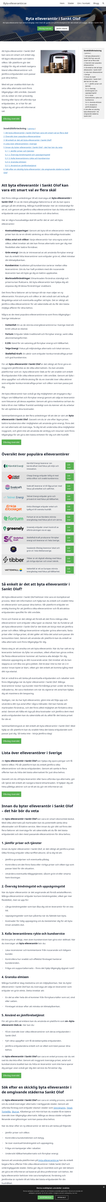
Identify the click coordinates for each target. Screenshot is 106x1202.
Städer (71, 3)
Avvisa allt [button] (62, 1197)
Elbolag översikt (45, 28)
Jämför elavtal (61, 28)
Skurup (15, 1111)
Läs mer (69, 466)
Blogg (96, 3)
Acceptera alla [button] (45, 1197)
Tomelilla (6, 1111)
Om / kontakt (83, 3)
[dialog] (53, 1193)
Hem (62, 3)
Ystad (69, 1107)
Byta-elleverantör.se (14, 3)
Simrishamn (60, 1107)
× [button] (103, 1187)
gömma (31, 128)
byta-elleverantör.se (48, 1160)
